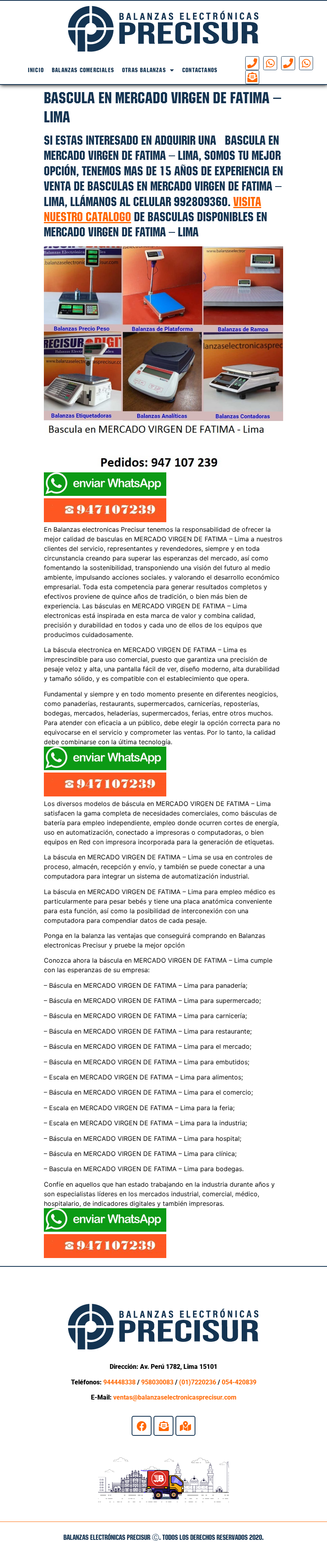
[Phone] (252, 63)
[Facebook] (142, 1426)
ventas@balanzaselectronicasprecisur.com (174, 1397)
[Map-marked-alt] (185, 1426)
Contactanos (199, 70)
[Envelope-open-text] (252, 77)
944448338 (119, 1382)
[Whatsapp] (270, 63)
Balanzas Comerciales (83, 70)
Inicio (36, 70)
